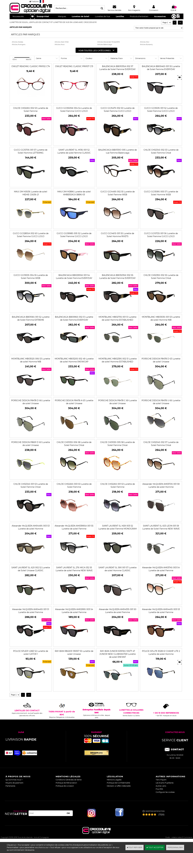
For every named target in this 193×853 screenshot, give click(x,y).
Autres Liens (161, 786)
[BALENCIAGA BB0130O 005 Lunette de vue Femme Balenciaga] (117, 184)
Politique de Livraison (65, 786)
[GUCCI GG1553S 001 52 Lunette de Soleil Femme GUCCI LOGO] (161, 143)
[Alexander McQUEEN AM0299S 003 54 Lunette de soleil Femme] (74, 644)
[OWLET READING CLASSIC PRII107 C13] (74, 98)
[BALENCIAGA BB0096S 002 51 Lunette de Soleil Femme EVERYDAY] (74, 351)
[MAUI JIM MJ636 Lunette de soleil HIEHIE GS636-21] (31, 226)
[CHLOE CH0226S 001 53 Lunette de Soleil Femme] (117, 518)
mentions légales (68, 776)
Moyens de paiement (14, 783)
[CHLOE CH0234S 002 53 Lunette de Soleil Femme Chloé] (161, 184)
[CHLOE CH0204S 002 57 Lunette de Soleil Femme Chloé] (161, 477)
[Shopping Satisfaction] (153, 811)
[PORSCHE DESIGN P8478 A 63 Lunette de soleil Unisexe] (74, 435)
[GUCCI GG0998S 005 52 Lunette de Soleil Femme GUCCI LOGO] (74, 268)
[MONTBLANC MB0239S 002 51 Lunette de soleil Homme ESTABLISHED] (117, 393)
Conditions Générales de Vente (69, 780)
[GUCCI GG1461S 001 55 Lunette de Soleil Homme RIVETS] (117, 268)
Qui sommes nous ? (14, 780)
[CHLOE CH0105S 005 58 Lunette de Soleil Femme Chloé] (117, 477)
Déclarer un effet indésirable (119, 786)
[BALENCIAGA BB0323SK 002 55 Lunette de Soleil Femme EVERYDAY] (117, 310)
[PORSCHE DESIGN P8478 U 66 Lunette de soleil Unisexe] (161, 435)
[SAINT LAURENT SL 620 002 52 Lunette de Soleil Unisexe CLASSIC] (31, 602)
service (175, 740)
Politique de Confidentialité (118, 783)
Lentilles (120, 16)
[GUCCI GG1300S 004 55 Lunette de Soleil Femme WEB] (31, 310)
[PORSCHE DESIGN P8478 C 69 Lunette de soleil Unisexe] (117, 435)
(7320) (161, 814)
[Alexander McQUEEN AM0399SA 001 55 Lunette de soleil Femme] (74, 560)
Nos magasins (134, 10)
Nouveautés (18, 16)
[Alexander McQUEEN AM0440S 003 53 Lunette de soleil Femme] (161, 644)
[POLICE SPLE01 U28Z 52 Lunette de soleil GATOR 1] (31, 686)
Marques (62, 16)
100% (96, 736)
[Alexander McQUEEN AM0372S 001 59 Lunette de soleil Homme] (161, 518)
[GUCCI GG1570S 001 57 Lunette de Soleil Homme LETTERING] (31, 184)
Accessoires (160, 16)
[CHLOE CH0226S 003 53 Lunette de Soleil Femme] (74, 518)
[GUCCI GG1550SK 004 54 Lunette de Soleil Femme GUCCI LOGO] (74, 143)
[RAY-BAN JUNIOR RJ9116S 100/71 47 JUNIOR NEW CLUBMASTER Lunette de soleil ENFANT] (117, 688)
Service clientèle (114, 10)
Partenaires (10, 786)
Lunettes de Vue (102, 16)
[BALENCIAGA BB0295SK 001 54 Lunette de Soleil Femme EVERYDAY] (74, 310)
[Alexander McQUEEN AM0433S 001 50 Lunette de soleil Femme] (117, 644)
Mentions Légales (114, 780)
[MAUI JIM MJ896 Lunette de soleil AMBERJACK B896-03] (74, 226)
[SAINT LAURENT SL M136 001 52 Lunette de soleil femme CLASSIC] (74, 184)
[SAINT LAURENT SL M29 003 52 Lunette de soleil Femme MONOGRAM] (117, 560)
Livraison (21, 739)
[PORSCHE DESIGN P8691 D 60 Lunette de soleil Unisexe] (31, 477)
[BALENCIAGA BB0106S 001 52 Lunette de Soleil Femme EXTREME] (31, 351)
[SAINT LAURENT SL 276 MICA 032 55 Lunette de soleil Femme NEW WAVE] (74, 602)
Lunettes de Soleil (80, 16)
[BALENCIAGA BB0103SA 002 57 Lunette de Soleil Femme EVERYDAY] (117, 101)
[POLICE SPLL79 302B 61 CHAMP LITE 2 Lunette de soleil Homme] (161, 686)
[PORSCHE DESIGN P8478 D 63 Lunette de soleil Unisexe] (161, 393)
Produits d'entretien (139, 16)
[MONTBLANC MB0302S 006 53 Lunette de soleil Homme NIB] (31, 393)
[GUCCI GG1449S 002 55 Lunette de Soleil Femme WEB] (117, 226)
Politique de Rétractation (66, 783)
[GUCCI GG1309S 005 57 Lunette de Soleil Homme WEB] (161, 226)
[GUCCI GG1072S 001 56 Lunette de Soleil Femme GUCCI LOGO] (161, 268)
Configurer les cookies (165, 792)
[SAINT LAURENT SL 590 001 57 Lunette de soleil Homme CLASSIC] (117, 602)
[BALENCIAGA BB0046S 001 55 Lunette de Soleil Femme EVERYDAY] (161, 101)
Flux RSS (159, 789)
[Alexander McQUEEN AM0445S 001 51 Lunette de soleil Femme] (31, 644)
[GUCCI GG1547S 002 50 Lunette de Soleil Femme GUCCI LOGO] (117, 143)
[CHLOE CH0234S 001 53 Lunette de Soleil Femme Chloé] (31, 518)
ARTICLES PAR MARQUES (21, 27)
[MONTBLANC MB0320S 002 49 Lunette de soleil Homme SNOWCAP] (74, 393)
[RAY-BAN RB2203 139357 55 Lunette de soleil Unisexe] (74, 686)
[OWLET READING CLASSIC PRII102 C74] (31, 98)
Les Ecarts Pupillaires (165, 783)
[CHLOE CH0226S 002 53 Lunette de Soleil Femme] (31, 143)
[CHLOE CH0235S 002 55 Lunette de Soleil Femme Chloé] (161, 310)
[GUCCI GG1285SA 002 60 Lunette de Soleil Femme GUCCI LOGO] (31, 268)
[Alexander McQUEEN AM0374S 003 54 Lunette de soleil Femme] (161, 602)
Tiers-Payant (161, 780)
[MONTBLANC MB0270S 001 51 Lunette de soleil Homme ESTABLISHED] (117, 351)
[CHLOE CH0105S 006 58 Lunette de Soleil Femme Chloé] (74, 477)
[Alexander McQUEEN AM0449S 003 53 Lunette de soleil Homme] (31, 560)
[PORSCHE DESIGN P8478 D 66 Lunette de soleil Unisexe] (31, 435)
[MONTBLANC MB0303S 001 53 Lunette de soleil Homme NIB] (161, 351)
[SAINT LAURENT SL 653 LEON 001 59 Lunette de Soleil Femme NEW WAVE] (161, 560)
